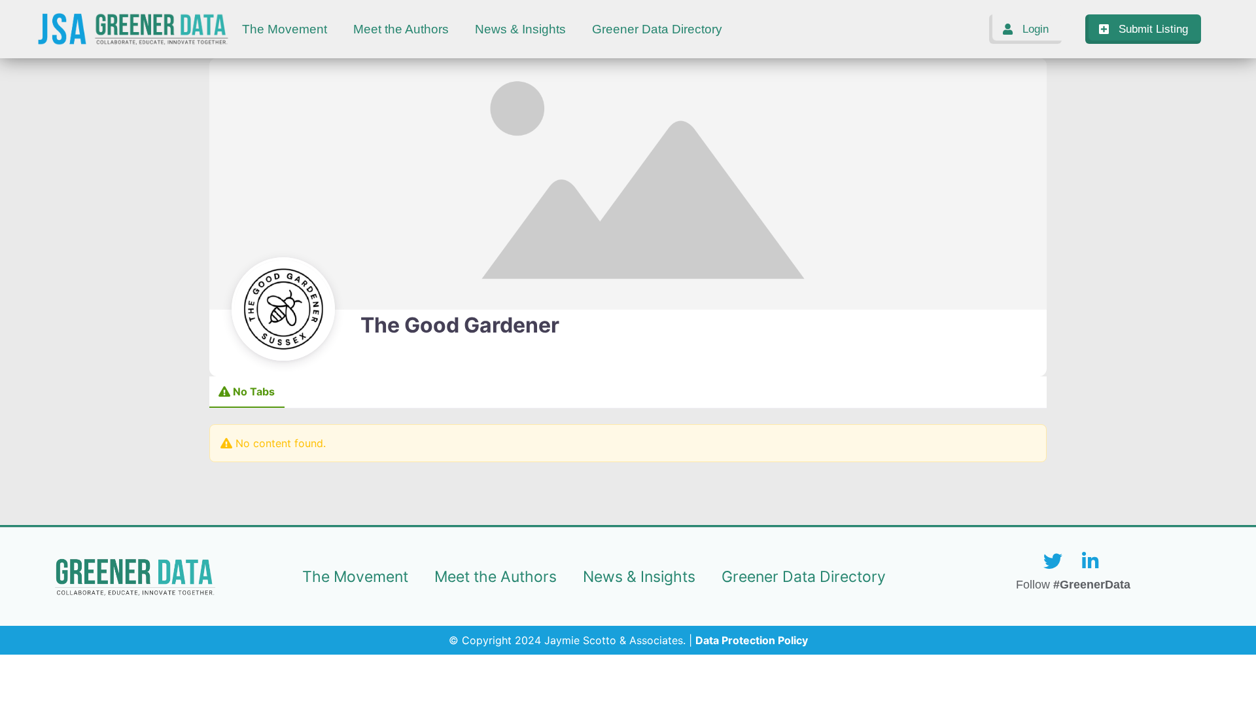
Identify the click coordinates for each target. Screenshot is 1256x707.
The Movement (284, 29)
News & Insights (520, 29)
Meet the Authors (401, 29)
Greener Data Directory (657, 29)
